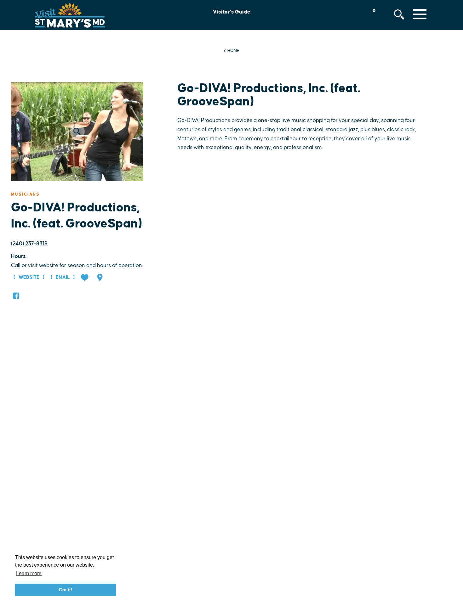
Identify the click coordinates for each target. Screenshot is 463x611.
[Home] (70, 15)
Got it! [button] (65, 589)
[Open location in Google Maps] (100, 278)
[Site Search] (399, 14)
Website (29, 277)
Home (233, 50)
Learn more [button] (29, 573)
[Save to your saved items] (85, 278)
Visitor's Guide (231, 12)
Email (63, 277)
